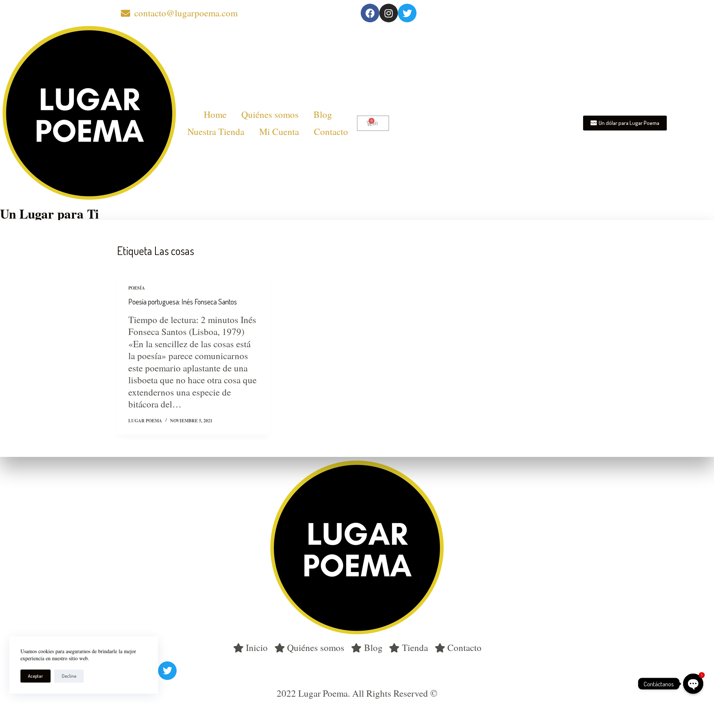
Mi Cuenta (279, 131)
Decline (69, 676)
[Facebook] (370, 13)
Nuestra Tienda (215, 131)
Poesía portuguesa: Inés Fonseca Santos (182, 301)
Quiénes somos (270, 114)
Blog (322, 114)
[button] (625, 123)
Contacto (331, 131)
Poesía (136, 288)
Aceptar (35, 676)
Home (215, 114)
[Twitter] (407, 13)
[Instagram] (388, 13)
